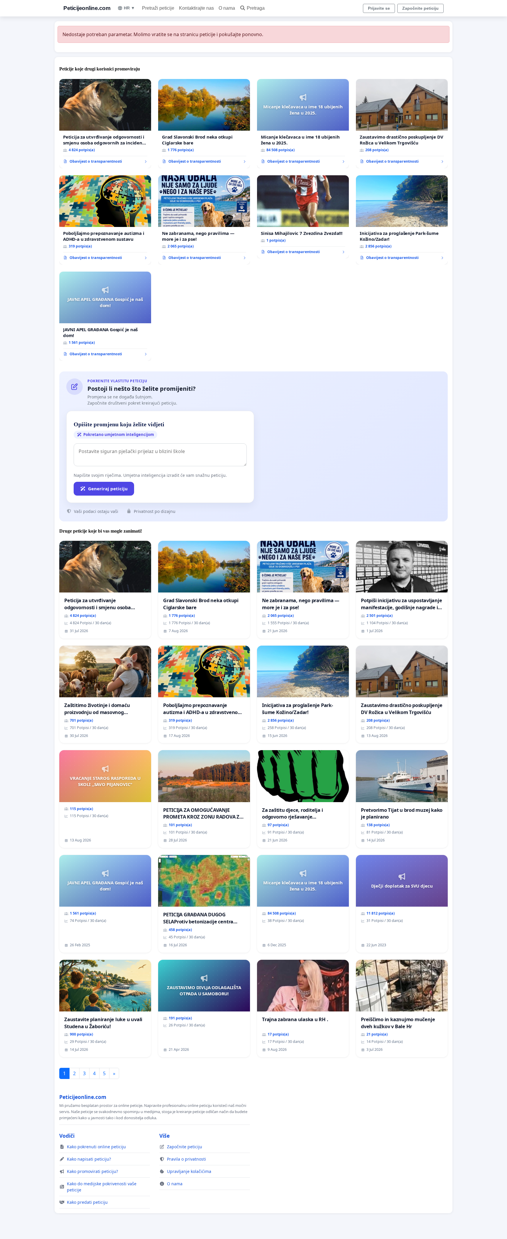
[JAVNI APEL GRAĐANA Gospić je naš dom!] (105, 316)
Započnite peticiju (420, 8)
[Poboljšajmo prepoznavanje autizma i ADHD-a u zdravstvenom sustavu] (105, 220)
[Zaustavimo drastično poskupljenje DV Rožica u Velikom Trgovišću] (402, 123)
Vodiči (67, 1135)
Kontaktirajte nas (196, 8)
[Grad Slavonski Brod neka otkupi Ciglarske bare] (204, 123)
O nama (227, 8)
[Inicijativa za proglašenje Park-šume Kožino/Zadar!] (402, 220)
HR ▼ (129, 8)
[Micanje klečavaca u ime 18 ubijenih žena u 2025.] (303, 123)
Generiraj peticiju (108, 488)
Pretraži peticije (158, 8)
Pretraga (256, 8)
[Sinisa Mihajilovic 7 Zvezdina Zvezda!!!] (303, 217)
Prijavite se (379, 8)
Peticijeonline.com (86, 8)
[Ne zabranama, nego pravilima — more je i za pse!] (204, 220)
